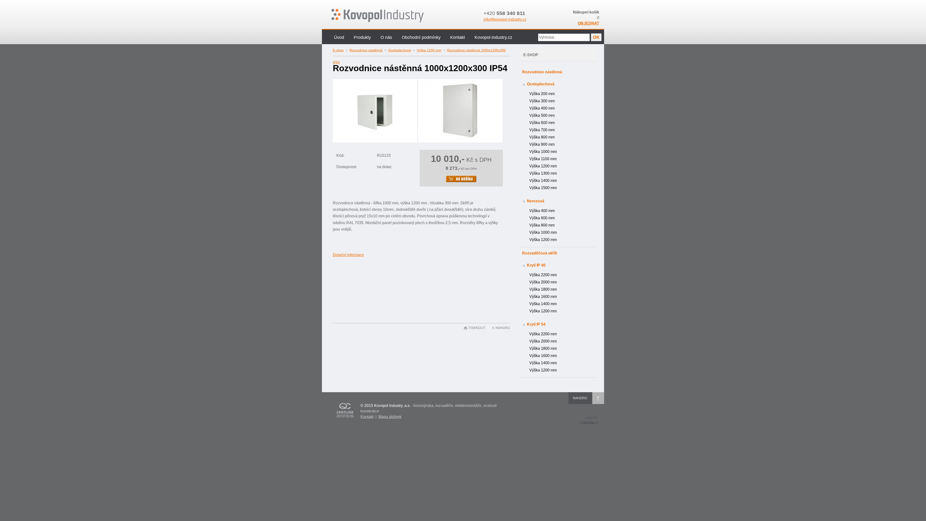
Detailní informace (348, 255)
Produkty (362, 37)
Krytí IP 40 (536, 265)
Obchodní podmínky (421, 37)
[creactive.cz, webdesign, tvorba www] (588, 420)
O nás (386, 37)
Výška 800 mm (542, 137)
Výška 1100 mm (543, 159)
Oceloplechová (399, 50)
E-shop (338, 50)
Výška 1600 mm (543, 297)
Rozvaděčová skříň (539, 253)
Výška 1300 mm (543, 173)
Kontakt (457, 37)
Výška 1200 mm (429, 50)
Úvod (339, 37)
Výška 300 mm (542, 101)
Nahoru (503, 328)
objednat (588, 23)
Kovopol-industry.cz (493, 37)
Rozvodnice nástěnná (365, 50)
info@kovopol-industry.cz (504, 19)
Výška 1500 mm (543, 188)
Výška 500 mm (542, 115)
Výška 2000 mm (543, 282)
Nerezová (535, 201)
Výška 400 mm (542, 108)
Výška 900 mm (542, 144)
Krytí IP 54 (536, 324)
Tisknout (476, 328)
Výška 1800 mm (543, 289)
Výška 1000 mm (543, 152)
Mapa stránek (390, 417)
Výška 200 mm (542, 94)
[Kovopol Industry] (392, 15)
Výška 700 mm (542, 130)
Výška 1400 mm (543, 180)
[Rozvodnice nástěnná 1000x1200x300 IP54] (375, 110)
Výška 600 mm (542, 123)
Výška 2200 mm (543, 275)
